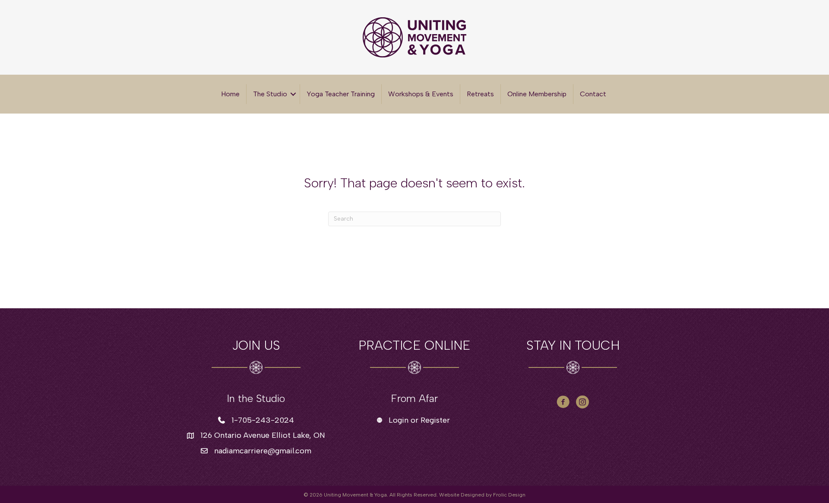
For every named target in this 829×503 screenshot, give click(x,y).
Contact (593, 94)
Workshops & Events (420, 94)
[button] (293, 94)
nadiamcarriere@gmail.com (262, 451)
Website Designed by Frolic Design (482, 495)
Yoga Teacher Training (341, 94)
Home (230, 94)
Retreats (480, 94)
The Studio (270, 94)
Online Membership (536, 94)
